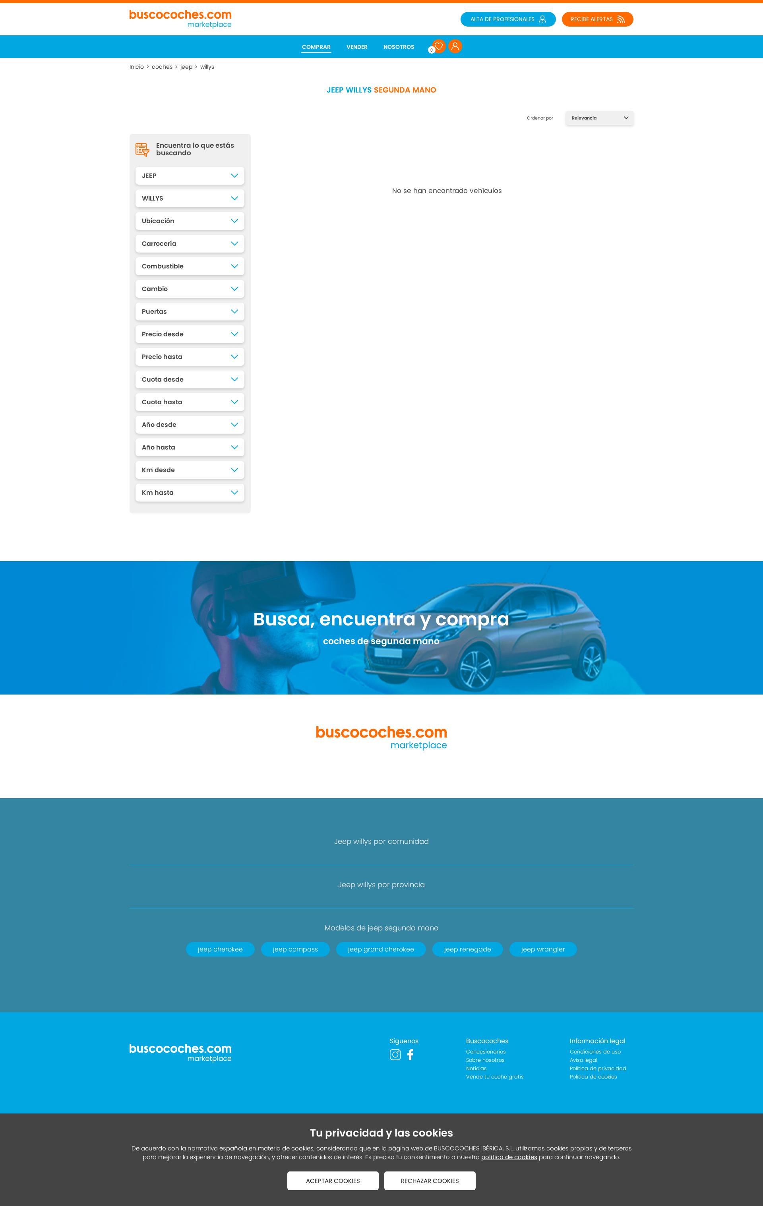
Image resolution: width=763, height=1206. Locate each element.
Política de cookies (593, 1077)
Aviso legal (583, 1060)
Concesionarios (486, 1051)
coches (162, 67)
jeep (186, 67)
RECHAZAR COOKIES (430, 1181)
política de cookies (509, 1157)
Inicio (137, 67)
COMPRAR (316, 47)
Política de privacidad (598, 1068)
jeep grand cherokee (381, 949)
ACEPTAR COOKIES (333, 1181)
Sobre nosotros (485, 1060)
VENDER (357, 47)
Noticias (476, 1068)
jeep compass (295, 949)
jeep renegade (467, 949)
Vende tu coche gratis (495, 1077)
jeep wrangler (543, 949)
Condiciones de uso (595, 1051)
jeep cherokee (220, 949)
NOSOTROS (398, 47)
